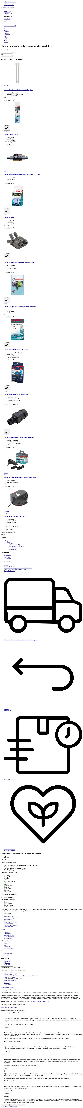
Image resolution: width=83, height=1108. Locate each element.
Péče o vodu (7, 557)
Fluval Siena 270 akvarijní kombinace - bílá (15, 569)
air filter (9, 218)
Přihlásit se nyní (8, 13)
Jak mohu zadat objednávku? (11, 918)
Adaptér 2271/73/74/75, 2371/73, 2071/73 (20, 262)
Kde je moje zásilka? (9, 936)
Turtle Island (7, 946)
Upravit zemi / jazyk (18, 967)
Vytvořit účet (7, 19)
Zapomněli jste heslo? (9, 935)
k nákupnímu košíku (9, 5)
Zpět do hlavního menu (10, 2)
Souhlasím (3, 1004)
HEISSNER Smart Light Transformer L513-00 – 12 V (18, 568)
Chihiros (6, 565)
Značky (6, 540)
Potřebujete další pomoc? (10, 925)
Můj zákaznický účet (9, 916)
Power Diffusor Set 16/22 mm (16, 350)
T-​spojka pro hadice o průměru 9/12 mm (20, 307)
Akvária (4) (13, 543)
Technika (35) (14, 547)
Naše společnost (8, 953)
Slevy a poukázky (8, 923)
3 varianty (6, 85)
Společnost (6, 983)
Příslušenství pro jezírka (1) (17, 546)
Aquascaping (7, 555)
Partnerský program (9, 948)
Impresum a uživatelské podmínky (12, 972)
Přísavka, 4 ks (11, 134)
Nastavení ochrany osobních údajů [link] (13, 978)
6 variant (6, 473)
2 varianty (6, 511)
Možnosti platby (8, 919)
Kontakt (6, 955)
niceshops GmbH (12, 970)
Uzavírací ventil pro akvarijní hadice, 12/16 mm (22, 174)
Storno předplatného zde (10, 980)
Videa (5, 943)
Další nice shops (8, 984)
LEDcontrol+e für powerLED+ (16, 394)
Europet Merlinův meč (9, 571)
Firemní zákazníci (8, 926)
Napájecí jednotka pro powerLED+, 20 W (20, 477)
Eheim (8, 542)
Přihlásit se (6, 932)
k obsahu (6, 3)
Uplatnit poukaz (8, 938)
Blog (5, 945)
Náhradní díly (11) (15, 545)
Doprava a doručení (9, 920)
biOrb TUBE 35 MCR (10, 566)
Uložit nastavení (5, 1105)
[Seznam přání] (5, 21)
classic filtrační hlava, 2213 (15, 516)
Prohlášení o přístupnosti (10, 977)
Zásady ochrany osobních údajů (41, 1001)
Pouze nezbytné (12, 1004)
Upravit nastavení (21, 1004)
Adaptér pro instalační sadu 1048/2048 (19, 437)
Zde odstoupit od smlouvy (7, 987)
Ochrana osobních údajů (10, 974)
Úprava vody (7, 558)
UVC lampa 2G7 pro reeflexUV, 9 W (18, 90)
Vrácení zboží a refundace (10, 922)
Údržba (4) (13, 549)
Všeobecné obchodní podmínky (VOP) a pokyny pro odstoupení (20, 975)
